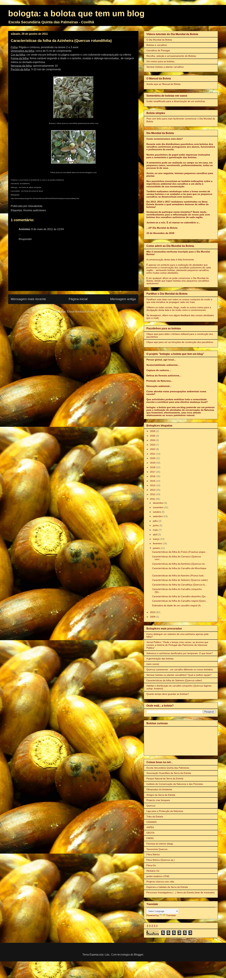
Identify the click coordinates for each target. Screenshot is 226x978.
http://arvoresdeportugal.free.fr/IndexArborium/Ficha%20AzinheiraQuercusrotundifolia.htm (45, 198)
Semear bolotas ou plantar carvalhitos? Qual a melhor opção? (178, 675)
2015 (153, 481)
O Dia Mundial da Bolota (159, 39)
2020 (153, 458)
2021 (153, 453)
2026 (153, 431)
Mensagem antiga (123, 299)
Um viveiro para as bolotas (160, 61)
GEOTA (150, 832)
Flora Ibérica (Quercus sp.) (160, 860)
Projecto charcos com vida (160, 881)
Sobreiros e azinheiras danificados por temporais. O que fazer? (179, 653)
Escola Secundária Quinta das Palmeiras (167, 767)
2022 (153, 449)
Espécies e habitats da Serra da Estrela (167, 887)
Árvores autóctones (34, 210)
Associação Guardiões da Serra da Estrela (168, 773)
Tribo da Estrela (154, 816)
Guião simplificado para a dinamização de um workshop (175, 101)
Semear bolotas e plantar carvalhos (165, 67)
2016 (153, 476)
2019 (153, 462)
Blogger (138, 954)
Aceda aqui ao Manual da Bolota (163, 84)
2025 (153, 435)
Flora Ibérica (153, 854)
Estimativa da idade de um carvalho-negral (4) (176, 605)
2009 (153, 616)
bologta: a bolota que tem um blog (76, 13)
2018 (153, 467)
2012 (153, 494)
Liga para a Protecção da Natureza (164, 811)
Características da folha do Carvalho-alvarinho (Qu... (179, 596)
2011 (153, 499)
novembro (158, 507)
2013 (153, 490)
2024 (153, 440)
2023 (153, 444)
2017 (153, 471)
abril (155, 534)
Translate (171, 915)
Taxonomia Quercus (156, 849)
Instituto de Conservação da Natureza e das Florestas (174, 784)
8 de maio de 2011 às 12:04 (47, 229)
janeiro (157, 548)
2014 (153, 485)
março (156, 539)
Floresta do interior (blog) (159, 843)
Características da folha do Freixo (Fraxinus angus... (179, 552)
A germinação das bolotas (160, 658)
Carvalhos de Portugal (158, 50)
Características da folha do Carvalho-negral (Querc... (180, 601)
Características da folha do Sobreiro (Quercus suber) (180, 580)
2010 (153, 612)
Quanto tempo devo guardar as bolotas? (167, 694)
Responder (25, 239)
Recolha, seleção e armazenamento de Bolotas (171, 56)
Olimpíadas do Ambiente (159, 789)
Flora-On (151, 865)
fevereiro (158, 543)
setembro (158, 516)
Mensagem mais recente (28, 299)
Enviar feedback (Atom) (80, 311)
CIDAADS (151, 822)
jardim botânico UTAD (157, 876)
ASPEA (150, 827)
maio (156, 530)
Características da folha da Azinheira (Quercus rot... (179, 563)
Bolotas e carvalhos (156, 45)
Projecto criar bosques (158, 800)
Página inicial (78, 299)
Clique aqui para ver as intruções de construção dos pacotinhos (179, 342)
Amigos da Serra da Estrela (160, 795)
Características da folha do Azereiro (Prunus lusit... (178, 575)
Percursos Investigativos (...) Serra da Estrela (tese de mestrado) (180, 892)
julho (155, 521)
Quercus (150, 805)
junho (156, 525)
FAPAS (150, 838)
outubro (157, 512)
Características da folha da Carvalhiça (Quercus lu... (179, 584)
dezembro (158, 503)
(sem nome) (152, 664)
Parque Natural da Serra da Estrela (164, 778)
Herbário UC (152, 870)
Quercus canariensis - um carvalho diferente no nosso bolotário (179, 669)
